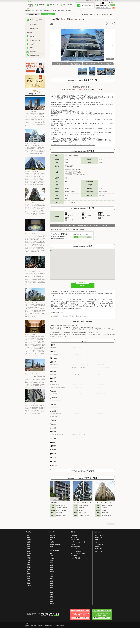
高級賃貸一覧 (47, 10)
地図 (111, 14)
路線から (32, 36)
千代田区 (29, 539)
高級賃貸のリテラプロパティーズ (33, 10)
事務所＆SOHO (76, 546)
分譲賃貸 (74, 555)
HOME (31, 20)
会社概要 (97, 539)
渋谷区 (28, 542)
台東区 (28, 564)
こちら (79, 89)
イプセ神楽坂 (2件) (54, 374)
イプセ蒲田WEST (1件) (55, 413)
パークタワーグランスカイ (32, 233)
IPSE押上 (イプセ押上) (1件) (79, 434)
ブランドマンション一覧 (78, 542)
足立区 (28, 580)
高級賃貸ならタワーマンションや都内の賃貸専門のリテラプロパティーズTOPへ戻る (73, 145)
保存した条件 (67, 5)
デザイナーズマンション (78, 553)
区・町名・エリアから (35, 40)
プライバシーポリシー (100, 544)
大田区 (28, 558)
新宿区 (28, 544)
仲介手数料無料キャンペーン (79, 558)
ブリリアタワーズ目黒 (31, 111)
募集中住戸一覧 (94, 14)
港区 (28, 535)
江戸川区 (29, 585)
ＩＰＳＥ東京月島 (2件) (55, 354)
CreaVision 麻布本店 (59, 234)
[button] (112, 45)
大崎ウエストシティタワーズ (33, 171)
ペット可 (32, 44)
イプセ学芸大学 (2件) (55, 384)
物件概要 (104, 14)
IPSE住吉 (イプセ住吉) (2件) (56, 434)
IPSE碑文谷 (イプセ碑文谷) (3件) (57, 387)
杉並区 (28, 560)
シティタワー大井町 (31, 403)
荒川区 (28, 574)
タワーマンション (77, 551)
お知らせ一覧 (98, 551)
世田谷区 (29, 553)
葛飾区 (28, 583)
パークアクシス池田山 (31, 334)
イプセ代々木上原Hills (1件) (78, 367)
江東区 (28, 562)
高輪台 (73, 169)
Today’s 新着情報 (34, 55)
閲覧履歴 (42, 5)
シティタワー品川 (30, 202)
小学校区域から (34, 51)
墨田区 (28, 567)
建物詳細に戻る (33, 14)
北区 (28, 571)
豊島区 (28, 569)
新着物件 (97, 546)
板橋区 (28, 576)
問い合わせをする (87, 5)
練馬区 (28, 578)
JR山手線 (67, 171)
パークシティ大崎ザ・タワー (33, 373)
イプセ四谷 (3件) (76, 374)
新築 (73, 544)
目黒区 (28, 549)
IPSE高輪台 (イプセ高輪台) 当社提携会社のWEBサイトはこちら (71, 316)
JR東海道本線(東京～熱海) (72, 174)
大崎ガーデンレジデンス (32, 302)
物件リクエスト (99, 535)
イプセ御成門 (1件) (54, 347)
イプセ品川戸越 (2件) (55, 393)
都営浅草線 (68, 169)
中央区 (28, 537)
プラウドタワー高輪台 (31, 143)
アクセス (97, 542)
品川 (72, 171)
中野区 (28, 555)
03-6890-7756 (80, 234)
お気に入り (54, 5)
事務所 (31, 48)
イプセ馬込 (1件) (54, 416)
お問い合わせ (48, 14)
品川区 (54, 10)
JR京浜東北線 (68, 173)
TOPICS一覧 (98, 549)
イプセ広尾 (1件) (54, 364)
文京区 (28, 546)
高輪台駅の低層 (34, 28)
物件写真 (84, 14)
